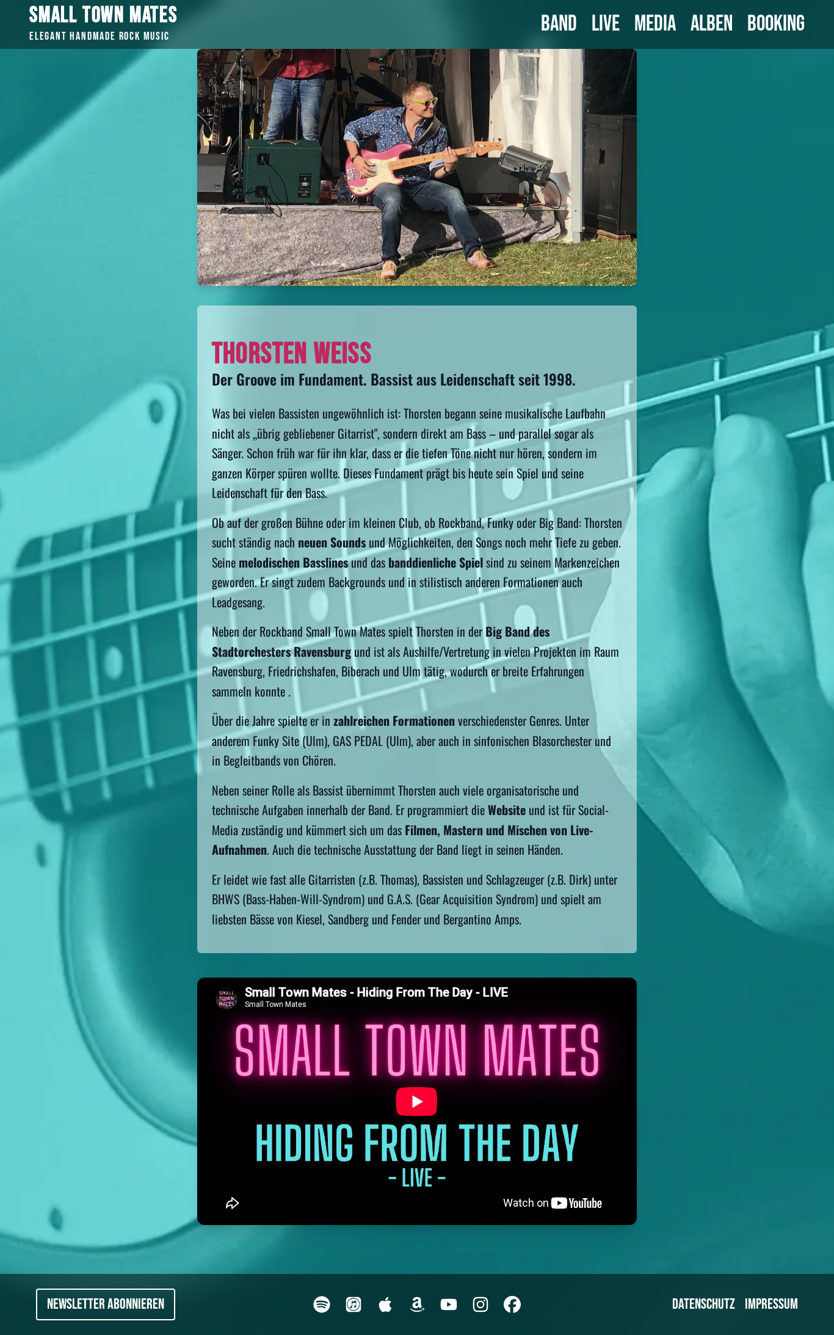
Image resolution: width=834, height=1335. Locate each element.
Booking (776, 24)
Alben (712, 24)
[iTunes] (353, 1304)
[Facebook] (512, 1304)
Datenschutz (703, 1304)
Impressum (771, 1304)
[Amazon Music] (417, 1304)
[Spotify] (321, 1304)
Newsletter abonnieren (105, 1304)
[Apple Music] (385, 1304)
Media (655, 24)
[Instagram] (480, 1304)
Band (559, 24)
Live (606, 24)
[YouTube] (448, 1304)
